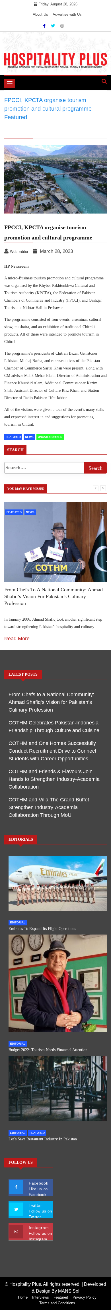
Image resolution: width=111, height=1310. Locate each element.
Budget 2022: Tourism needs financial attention (48, 1050)
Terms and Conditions (57, 1303)
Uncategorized (50, 436)
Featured (13, 436)
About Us (40, 14)
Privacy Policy (84, 1297)
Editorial (17, 922)
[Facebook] (45, 26)
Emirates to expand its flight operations (42, 929)
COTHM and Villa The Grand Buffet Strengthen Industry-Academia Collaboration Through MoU (49, 807)
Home (23, 1297)
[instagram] (62, 26)
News (29, 436)
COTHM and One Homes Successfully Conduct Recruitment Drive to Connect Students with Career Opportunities (52, 750)
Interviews (40, 1297)
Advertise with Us (67, 14)
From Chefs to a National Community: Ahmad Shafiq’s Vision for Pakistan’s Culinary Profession (53, 596)
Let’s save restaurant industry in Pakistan (43, 1139)
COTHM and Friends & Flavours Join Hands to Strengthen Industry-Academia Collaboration (54, 779)
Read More (17, 638)
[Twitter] (53, 26)
